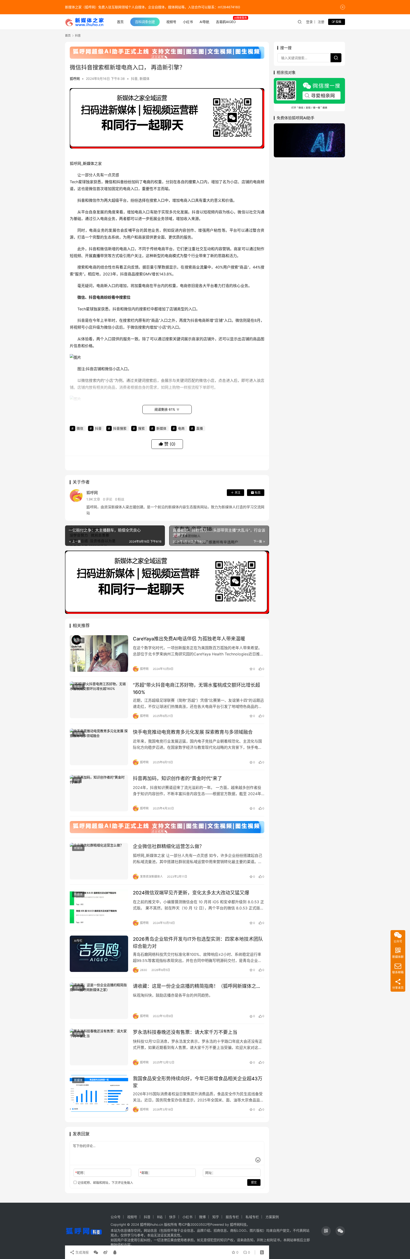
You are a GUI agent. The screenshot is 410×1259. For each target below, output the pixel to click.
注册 (321, 22)
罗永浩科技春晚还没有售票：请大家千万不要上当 (185, 1032)
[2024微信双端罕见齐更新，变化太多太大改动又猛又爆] (99, 907)
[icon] (326, 1231)
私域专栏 (252, 1217)
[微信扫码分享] (96, 1252)
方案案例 (272, 1217)
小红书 (188, 22)
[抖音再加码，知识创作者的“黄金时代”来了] (99, 793)
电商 (146, 181)
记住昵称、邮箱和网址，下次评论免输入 (105, 1182)
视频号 (171, 22)
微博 (202, 1217)
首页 (120, 22)
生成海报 (82, 1252)
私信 (258, 492)
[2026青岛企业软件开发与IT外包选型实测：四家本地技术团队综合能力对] (99, 954)
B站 (160, 1217)
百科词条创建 (145, 22)
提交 (254, 1182)
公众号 (116, 1217)
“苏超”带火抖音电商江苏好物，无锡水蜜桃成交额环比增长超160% (196, 688)
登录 (309, 22)
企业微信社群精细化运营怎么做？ (168, 846)
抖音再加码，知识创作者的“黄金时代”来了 (177, 778)
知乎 (215, 1217)
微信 (108, 181)
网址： (210, 1173)
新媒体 (144, 79)
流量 (203, 267)
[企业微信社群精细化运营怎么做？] (99, 861)
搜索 (192, 181)
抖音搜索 (119, 428)
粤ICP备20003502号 (194, 1224)
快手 (172, 1217)
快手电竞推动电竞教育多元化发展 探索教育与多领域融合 (193, 732)
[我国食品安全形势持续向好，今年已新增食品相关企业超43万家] (99, 1093)
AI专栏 (78, 940)
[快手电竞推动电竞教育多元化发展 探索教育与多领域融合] (99, 747)
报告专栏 (232, 1217)
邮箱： (145, 1173)
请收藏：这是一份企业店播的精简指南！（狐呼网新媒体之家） (198, 986)
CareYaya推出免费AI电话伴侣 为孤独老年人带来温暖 (189, 639)
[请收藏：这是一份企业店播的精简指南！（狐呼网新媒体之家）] (99, 1001)
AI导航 (204, 22)
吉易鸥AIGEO (226, 22)
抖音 (134, 79)
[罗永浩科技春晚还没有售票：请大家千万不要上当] (99, 1047)
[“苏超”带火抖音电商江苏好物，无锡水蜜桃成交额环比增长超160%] (99, 700)
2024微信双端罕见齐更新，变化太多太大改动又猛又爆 (191, 893)
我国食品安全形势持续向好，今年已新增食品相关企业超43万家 (197, 1082)
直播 (96, 255)
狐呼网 (75, 79)
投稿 (338, 22)
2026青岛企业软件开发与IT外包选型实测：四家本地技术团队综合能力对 (198, 942)
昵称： (81, 1173)
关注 (237, 492)
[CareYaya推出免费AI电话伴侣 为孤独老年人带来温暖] (99, 653)
